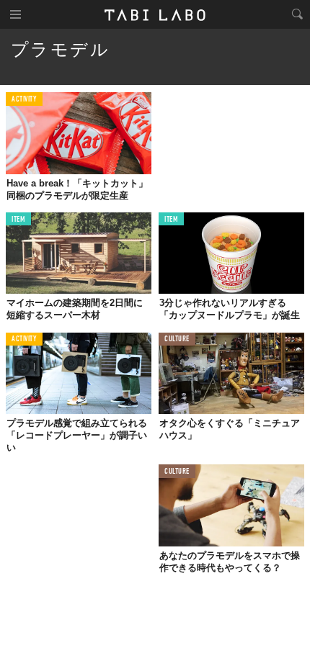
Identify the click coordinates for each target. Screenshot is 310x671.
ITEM (18, 220)
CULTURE (177, 339)
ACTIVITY (24, 100)
